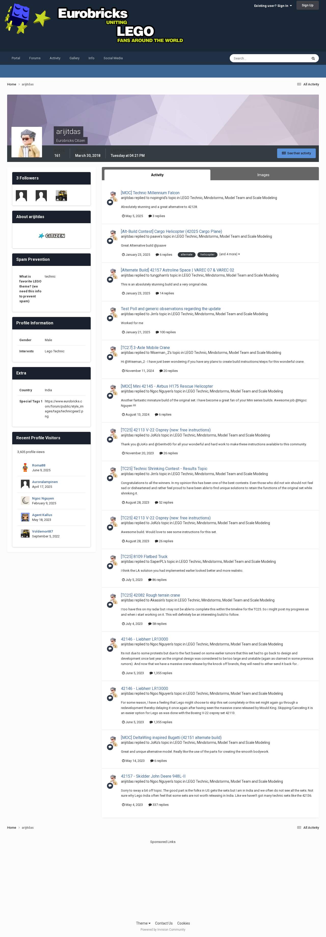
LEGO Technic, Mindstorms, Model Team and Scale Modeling (229, 198)
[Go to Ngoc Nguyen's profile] (25, 500)
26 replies (170, 453)
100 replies (167, 332)
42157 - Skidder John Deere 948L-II (153, 776)
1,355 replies (162, 673)
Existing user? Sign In (272, 6)
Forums (34, 58)
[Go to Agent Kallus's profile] (25, 517)
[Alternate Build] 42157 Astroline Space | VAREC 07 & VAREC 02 (177, 270)
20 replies (170, 371)
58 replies (159, 624)
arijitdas (127, 198)
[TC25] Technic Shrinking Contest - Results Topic (164, 468)
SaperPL (157, 562)
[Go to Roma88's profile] (25, 467)
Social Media (113, 58)
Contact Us (164, 923)
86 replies (159, 580)
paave (155, 236)
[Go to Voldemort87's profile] (61, 195)
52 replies (165, 502)
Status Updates (290, 58)
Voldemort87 (42, 531)
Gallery (74, 58)
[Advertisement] (163, 880)
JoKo (154, 435)
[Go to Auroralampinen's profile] (25, 484)
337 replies (160, 805)
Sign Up (308, 5)
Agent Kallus (42, 515)
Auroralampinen (45, 482)
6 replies (165, 254)
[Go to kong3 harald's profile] (21, 195)
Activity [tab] (157, 175)
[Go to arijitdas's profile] (112, 196)
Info (91, 58)
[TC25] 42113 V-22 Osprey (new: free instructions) (166, 430)
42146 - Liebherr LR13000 (144, 639)
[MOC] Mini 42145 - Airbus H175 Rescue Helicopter (167, 386)
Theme (142, 923)
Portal (16, 58)
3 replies (158, 216)
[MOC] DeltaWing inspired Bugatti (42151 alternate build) (171, 737)
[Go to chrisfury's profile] (41, 195)
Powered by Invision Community (163, 929)
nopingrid (157, 198)
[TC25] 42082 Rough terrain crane (150, 595)
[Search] (313, 58)
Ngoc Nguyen (43, 498)
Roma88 (38, 465)
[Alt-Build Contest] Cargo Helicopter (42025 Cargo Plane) (171, 231)
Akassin (156, 600)
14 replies (166, 293)
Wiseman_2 (159, 353)
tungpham (158, 275)
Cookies (183, 923)
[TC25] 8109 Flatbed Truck (144, 556)
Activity (55, 58)
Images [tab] (263, 175)
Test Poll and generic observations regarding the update (171, 308)
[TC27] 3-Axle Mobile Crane (145, 347)
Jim (153, 314)
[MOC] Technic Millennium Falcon (150, 192)
